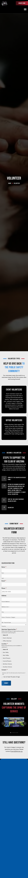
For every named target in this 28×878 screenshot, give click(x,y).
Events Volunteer (7, 638)
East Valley (6, 652)
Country (4, 626)
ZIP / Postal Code (6, 622)
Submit (6, 683)
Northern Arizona (7, 664)
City (3, 612)
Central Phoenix (7, 661)
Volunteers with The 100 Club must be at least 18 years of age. (13, 674)
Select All (5, 635)
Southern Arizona (7, 667)
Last (3, 578)
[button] (25, 9)
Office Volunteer (7, 641)
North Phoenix (6, 658)
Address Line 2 (5, 606)
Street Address (6, 601)
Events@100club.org (16, 751)
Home (9, 183)
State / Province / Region (8, 617)
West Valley (6, 655)
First (3, 573)
